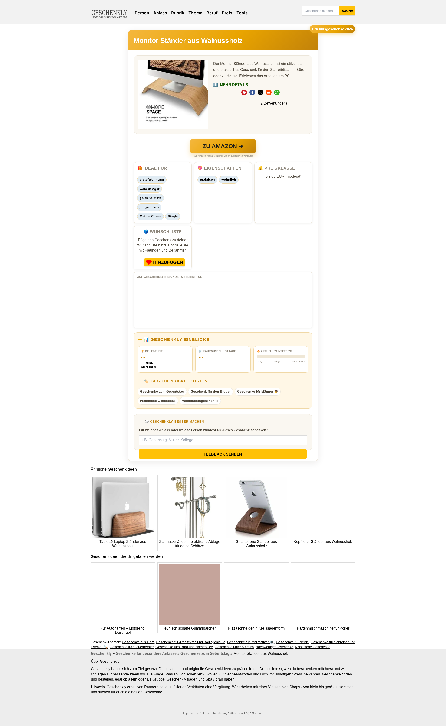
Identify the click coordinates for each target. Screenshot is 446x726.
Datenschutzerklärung (213, 713)
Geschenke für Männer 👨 (257, 391)
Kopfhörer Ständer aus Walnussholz (323, 542)
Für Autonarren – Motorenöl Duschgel (122, 630)
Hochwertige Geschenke (274, 647)
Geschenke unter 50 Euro (234, 647)
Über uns (236, 713)
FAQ (246, 713)
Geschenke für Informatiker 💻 (250, 642)
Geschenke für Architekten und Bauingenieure (190, 642)
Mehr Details (230, 85)
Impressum (190, 713)
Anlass (160, 12)
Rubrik (177, 12)
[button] (244, 92)
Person (142, 12)
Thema (195, 12)
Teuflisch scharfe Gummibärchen (189, 628)
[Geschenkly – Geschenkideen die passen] (109, 14)
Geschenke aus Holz (138, 642)
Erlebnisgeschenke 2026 (332, 29)
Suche (347, 11)
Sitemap (257, 713)
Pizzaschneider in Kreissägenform (256, 628)
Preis (227, 12)
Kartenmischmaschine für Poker (323, 628)
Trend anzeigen (148, 365)
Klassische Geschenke (312, 647)
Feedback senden (223, 454)
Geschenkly (101, 654)
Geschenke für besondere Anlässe (146, 654)
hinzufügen (168, 262)
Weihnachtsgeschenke (200, 401)
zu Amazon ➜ (223, 146)
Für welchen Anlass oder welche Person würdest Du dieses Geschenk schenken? (203, 430)
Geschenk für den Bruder (211, 391)
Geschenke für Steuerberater (132, 647)
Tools (242, 12)
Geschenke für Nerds (292, 642)
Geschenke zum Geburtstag (162, 391)
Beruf (212, 12)
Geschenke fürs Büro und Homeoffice (184, 647)
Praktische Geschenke (158, 401)
